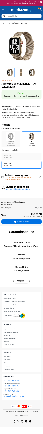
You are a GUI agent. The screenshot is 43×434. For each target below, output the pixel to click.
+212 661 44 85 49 (11, 386)
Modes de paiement (10, 338)
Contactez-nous (9, 369)
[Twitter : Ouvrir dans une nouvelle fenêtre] (18, 421)
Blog (5, 363)
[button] (11, 139)
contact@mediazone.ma (14, 396)
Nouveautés (7, 360)
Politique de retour (9, 345)
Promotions (7, 356)
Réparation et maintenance (12, 329)
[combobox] (21, 16)
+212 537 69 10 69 (11, 380)
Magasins (7, 335)
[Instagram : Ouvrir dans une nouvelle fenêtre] (22, 421)
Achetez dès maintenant (28, 3)
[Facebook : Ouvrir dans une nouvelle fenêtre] (14, 421)
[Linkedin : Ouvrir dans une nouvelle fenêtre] (26, 421)
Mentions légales (9, 308)
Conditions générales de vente (13, 305)
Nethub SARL (20, 411)
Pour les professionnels (11, 332)
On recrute (7, 366)
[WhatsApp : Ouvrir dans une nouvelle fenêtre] (30, 421)
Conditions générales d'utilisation (14, 302)
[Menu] (3, 10)
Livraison (6, 341)
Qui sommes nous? (10, 299)
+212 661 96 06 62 (11, 391)
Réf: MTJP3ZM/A (7, 81)
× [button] (41, 2)
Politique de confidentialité (12, 311)
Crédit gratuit (8, 316)
